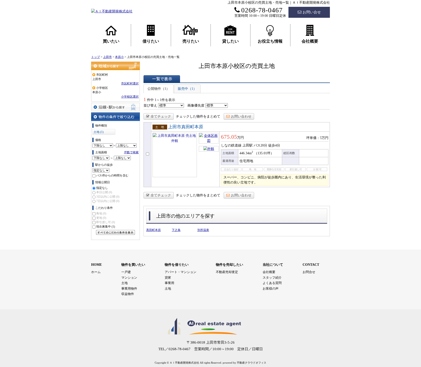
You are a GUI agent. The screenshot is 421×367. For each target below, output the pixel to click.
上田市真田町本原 (185, 126)
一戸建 (126, 272)
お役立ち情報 (270, 41)
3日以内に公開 (107, 196)
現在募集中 (105, 226)
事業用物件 (129, 288)
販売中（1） (187, 89)
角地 (101, 213)
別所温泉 (203, 230)
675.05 (229, 137)
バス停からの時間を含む (112, 175)
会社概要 (310, 41)
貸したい (230, 41)
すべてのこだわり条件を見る (115, 232)
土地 (124, 283)
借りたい (151, 41)
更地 (101, 218)
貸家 (168, 277)
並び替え (150, 105)
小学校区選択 (130, 96)
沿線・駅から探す (115, 107)
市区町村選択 (130, 83)
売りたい (190, 41)
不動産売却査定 (227, 272)
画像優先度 (195, 105)
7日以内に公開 (107, 201)
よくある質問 (272, 283)
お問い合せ (312, 12)
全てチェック (161, 116)
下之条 (176, 230)
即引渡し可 (105, 222)
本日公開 (104, 192)
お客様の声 (270, 288)
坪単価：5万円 (317, 138)
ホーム (96, 272)
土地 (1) (99, 132)
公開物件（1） (158, 89)
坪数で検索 (131, 152)
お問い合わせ (241, 116)
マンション (129, 277)
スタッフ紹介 (272, 277)
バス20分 (260, 145)
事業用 (169, 283)
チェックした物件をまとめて (198, 116)
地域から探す (115, 66)
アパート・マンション (180, 272)
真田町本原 (153, 230)
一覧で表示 (162, 79)
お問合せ (309, 272)
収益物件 (127, 294)
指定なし (102, 188)
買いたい (111, 41)
